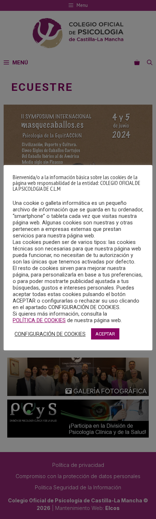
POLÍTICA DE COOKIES (39, 320)
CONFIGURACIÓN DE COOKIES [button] (50, 334)
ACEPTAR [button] (105, 334)
